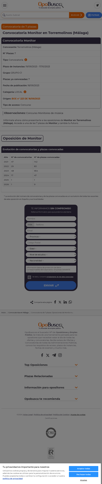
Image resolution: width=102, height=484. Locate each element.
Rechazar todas (83, 474)
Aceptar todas (83, 468)
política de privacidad (13, 478)
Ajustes (83, 480)
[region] (50, 473)
